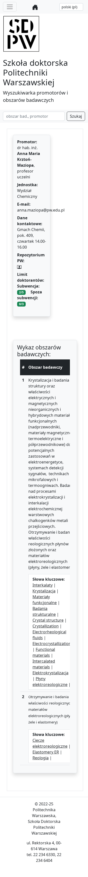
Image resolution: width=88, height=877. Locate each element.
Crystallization (46, 626)
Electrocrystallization (52, 643)
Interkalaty (43, 585)
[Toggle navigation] (10, 7)
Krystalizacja (44, 591)
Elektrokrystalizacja (50, 672)
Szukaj (76, 116)
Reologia (41, 758)
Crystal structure (48, 620)
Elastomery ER (46, 752)
